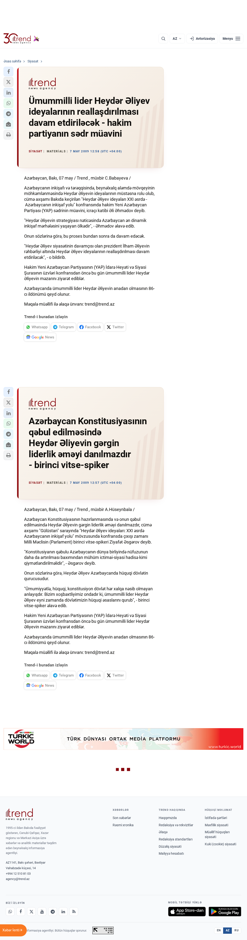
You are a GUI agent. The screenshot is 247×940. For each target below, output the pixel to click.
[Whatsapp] (10, 911)
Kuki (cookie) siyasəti (220, 844)
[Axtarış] (163, 38)
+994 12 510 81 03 (18, 873)
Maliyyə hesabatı (171, 853)
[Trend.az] (21, 38)
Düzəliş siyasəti (170, 846)
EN (219, 930)
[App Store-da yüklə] (187, 911)
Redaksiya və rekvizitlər (176, 825)
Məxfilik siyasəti (216, 825)
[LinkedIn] (63, 911)
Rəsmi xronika (123, 825)
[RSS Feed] (73, 911)
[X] (31, 911)
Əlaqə (163, 832)
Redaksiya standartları (175, 839)
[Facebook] (20, 911)
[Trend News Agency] (19, 814)
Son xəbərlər (122, 818)
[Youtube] (42, 911)
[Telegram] (52, 911)
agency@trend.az (17, 879)
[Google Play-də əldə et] (225, 911)
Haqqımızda (168, 818)
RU (236, 930)
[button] (8, 71)
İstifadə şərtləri (216, 818)
